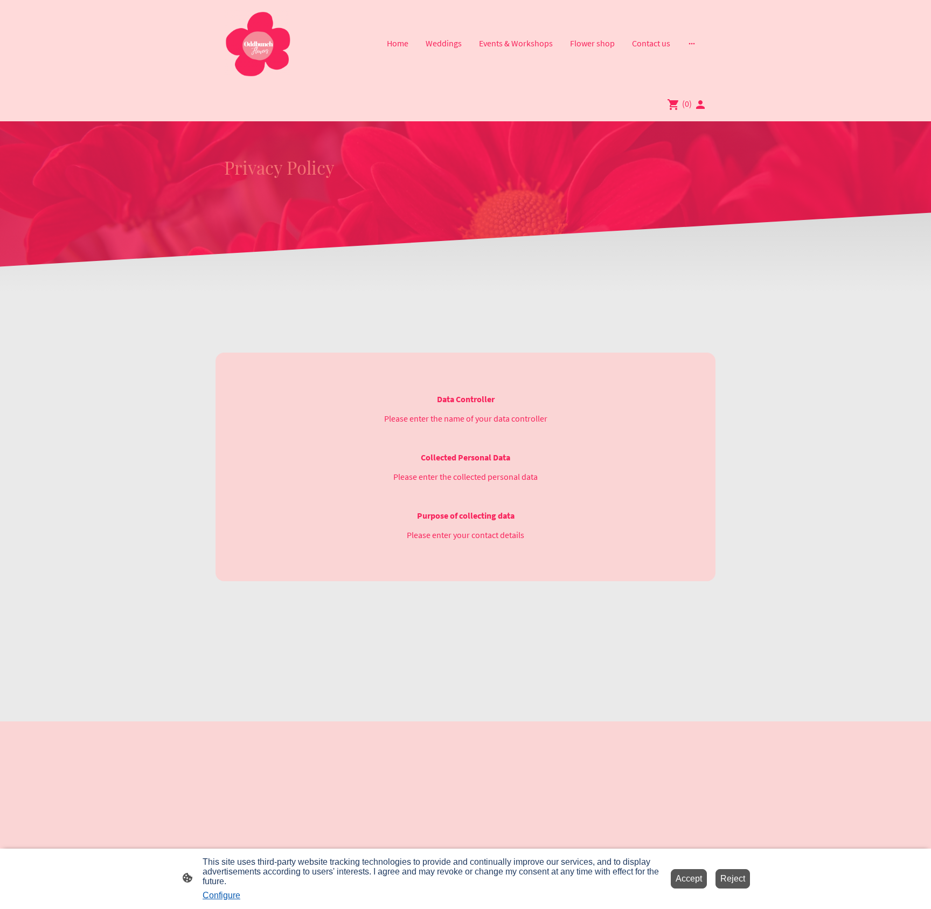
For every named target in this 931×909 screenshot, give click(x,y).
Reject (732, 878)
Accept (689, 878)
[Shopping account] (700, 104)
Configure (221, 895)
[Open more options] (692, 43)
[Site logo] (257, 43)
